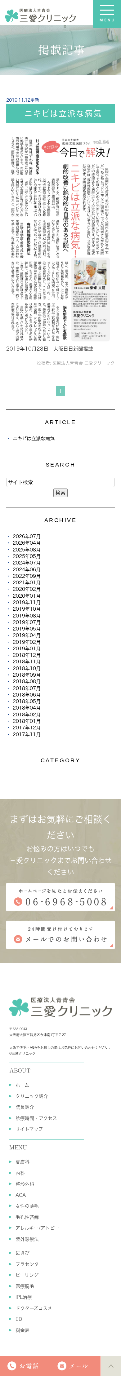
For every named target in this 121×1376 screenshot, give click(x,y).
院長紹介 (25, 1107)
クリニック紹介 (32, 1096)
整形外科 (25, 1184)
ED (19, 1319)
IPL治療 (24, 1297)
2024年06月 (27, 569)
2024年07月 (27, 562)
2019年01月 (27, 648)
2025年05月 (27, 556)
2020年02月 (27, 589)
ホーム (22, 1085)
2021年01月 (27, 582)
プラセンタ (27, 1264)
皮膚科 (22, 1162)
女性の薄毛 (27, 1206)
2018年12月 (27, 655)
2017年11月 (27, 734)
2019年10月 (27, 609)
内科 (20, 1173)
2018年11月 (27, 661)
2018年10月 (27, 668)
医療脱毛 (25, 1286)
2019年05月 (27, 628)
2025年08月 (27, 549)
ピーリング (27, 1275)
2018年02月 (27, 714)
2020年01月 (27, 596)
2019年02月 (27, 642)
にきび (22, 1253)
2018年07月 (27, 688)
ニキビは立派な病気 (63, 113)
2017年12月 (27, 727)
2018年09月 (27, 675)
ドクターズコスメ (34, 1308)
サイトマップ (29, 1129)
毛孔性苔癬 (27, 1217)
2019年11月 (27, 602)
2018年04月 (27, 708)
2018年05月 (27, 701)
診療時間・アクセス (36, 1118)
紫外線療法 (27, 1239)
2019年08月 (27, 615)
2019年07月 (27, 622)
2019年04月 (27, 635)
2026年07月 (27, 536)
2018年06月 (27, 694)
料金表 (22, 1330)
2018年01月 (27, 721)
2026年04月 (27, 543)
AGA (21, 1195)
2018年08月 (27, 681)
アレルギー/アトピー (37, 1228)
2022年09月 (27, 576)
